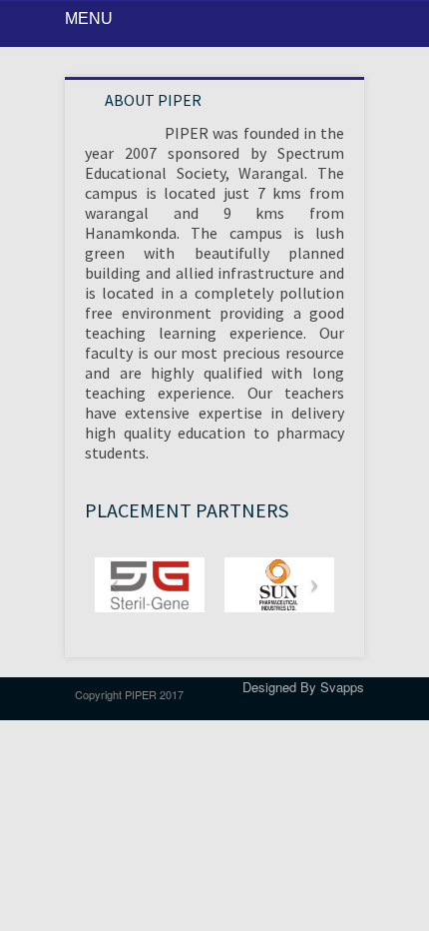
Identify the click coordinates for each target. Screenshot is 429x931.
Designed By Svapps (303, 686)
